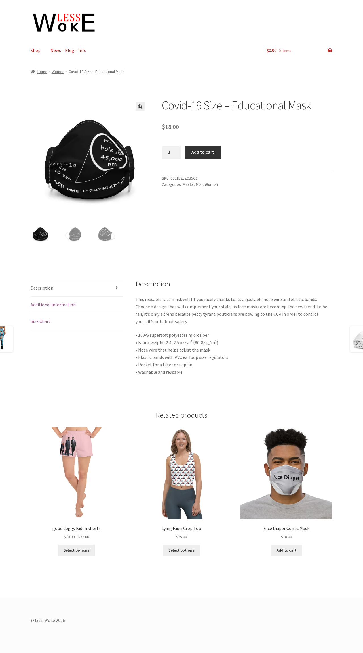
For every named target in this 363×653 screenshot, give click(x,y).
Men (199, 184)
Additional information (53, 304)
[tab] (77, 288)
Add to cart (202, 152)
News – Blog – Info (68, 50)
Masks (188, 184)
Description (42, 288)
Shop (36, 50)
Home (42, 71)
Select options (76, 550)
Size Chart (40, 321)
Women (58, 71)
